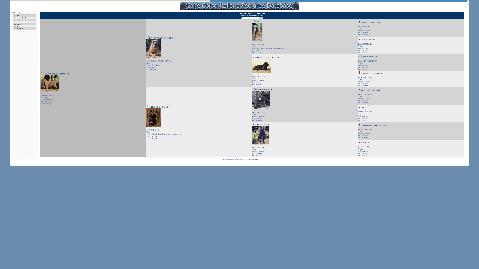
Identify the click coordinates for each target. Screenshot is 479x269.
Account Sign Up (18, 28)
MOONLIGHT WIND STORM (370, 22)
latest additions (18, 24)
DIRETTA (364, 108)
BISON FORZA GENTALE (263, 89)
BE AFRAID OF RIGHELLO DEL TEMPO (374, 125)
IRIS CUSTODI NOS (368, 40)
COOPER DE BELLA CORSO (371, 90)
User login (16, 26)
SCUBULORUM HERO (369, 57)
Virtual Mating (18, 22)
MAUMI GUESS (366, 143)
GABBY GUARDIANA (262, 125)
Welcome (16, 15)
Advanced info (18, 20)
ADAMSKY (258, 22)
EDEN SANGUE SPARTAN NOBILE (267, 58)
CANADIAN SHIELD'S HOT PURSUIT (56, 74)
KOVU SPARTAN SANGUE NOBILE (161, 38)
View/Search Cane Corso (21, 17)
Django (256, 159)
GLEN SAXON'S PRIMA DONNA (160, 107)
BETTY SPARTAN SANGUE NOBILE (373, 73)
